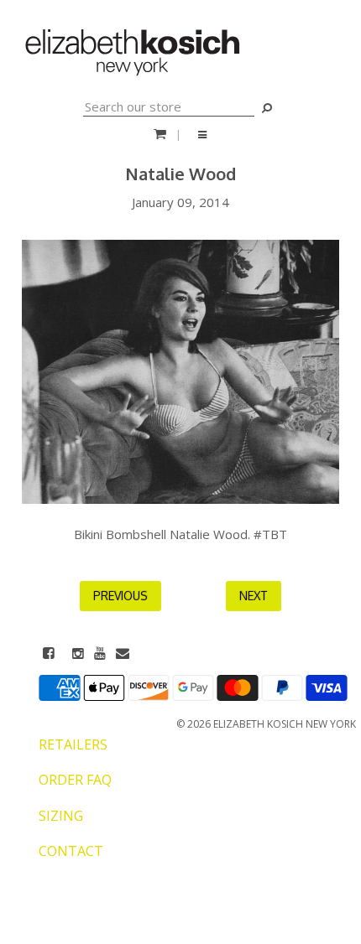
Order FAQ (75, 779)
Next (253, 596)
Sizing (61, 816)
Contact (71, 851)
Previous (120, 596)
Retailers (73, 744)
